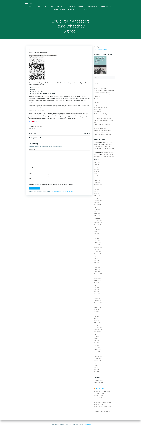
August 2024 (97, 171)
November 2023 (98, 184)
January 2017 (97, 325)
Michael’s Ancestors (106, 6)
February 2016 (97, 349)
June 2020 (96, 233)
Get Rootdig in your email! (100, 49)
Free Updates (38, 6)
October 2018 (97, 278)
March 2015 (97, 374)
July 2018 (96, 285)
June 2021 (96, 211)
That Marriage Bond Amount (101, 409)
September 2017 (98, 307)
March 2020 (97, 240)
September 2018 (98, 280)
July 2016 (96, 338)
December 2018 (98, 273)
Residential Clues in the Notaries (102, 411)
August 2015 (97, 363)
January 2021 (97, 218)
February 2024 (97, 180)
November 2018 (98, 276)
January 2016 (97, 351)
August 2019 (97, 256)
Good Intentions (98, 400)
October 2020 (97, 224)
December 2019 (98, 247)
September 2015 (98, 360)
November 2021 (98, 202)
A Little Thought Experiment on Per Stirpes (104, 90)
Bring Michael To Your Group (76, 6)
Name (31, 168)
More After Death (98, 395)
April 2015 (96, 371)
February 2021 (97, 216)
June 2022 (96, 191)
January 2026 (97, 164)
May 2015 (96, 369)
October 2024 (97, 169)
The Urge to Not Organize (100, 107)
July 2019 (96, 258)
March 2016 (97, 347)
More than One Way (99, 393)
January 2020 (97, 245)
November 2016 (98, 329)
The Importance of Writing (100, 114)
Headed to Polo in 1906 (106, 142)
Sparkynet (88, 424)
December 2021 (98, 200)
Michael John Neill (34, 49)
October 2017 (97, 305)
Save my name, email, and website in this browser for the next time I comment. (51, 184)
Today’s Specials (98, 109)
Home (30, 6)
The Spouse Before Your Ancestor (102, 406)
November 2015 (98, 356)
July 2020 (96, 231)
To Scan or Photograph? (100, 128)
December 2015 (98, 354)
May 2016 (96, 343)
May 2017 (96, 316)
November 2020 (98, 222)
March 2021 (97, 213)
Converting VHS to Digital (100, 88)
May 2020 (96, 236)
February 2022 (97, 196)
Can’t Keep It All (98, 86)
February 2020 (97, 242)
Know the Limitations (99, 404)
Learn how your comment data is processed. (62, 191)
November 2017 (98, 302)
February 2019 (97, 269)
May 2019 (96, 262)
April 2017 (96, 318)
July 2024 (96, 173)
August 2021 (97, 209)
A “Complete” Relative (107, 152)
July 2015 (96, 365)
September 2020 (98, 227)
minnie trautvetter (98, 382)
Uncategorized (38, 126)
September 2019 (98, 253)
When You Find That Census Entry (102, 391)
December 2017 (98, 300)
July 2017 (96, 311)
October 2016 (97, 331)
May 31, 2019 (43, 49)
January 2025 (97, 167)
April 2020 (96, 238)
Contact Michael (93, 6)
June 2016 (96, 340)
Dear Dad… (97, 98)
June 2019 (96, 260)
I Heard (96, 83)
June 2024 (96, 175)
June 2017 (96, 314)
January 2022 (97, 198)
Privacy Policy (83, 9)
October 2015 (97, 358)
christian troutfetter (98, 380)
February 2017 (97, 323)
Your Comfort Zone (99, 116)
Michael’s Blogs (49, 6)
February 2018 (97, 296)
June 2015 (96, 367)
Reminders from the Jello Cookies (102, 92)
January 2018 (97, 298)
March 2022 (97, 193)
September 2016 (98, 334)
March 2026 (97, 162)
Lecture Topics (72, 9)
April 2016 (96, 345)
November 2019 (98, 249)
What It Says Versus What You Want (102, 402)
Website (31, 179)
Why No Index (97, 111)
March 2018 (97, 294)
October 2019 (97, 251)
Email (30, 173)
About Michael (61, 6)
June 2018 (96, 287)
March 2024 (97, 178)
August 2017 (97, 309)
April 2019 (96, 265)
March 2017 (97, 320)
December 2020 (98, 220)
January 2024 (97, 182)
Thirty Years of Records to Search (102, 105)
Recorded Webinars (59, 9)
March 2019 (97, 267)
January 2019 (97, 271)
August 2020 (97, 229)
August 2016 (97, 336)
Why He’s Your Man (98, 398)
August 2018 (97, 282)
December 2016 (98, 327)
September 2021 (98, 207)
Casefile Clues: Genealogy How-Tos (102, 118)
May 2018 (96, 289)
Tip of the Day (100, 388)
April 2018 (96, 291)
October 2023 (97, 187)
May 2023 (96, 189)
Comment (32, 149)
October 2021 (97, 204)
